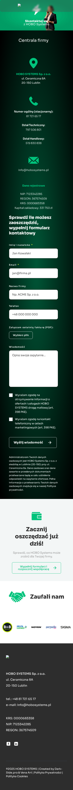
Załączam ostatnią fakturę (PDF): (31, 327)
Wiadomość (17, 346)
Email (14, 264)
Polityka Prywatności (47, 772)
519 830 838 (34, 143)
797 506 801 (33, 129)
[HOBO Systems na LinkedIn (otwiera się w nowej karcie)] (16, 743)
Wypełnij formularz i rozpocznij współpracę (33, 568)
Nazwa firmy (17, 286)
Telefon (14, 306)
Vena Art (26, 772)
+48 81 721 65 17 (24, 699)
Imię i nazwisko (21, 245)
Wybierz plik (21, 335)
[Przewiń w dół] (36, 13)
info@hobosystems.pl (33, 170)
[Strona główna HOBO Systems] (36, 6)
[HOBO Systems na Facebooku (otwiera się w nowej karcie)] (8, 743)
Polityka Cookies (17, 776)
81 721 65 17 (33, 116)
